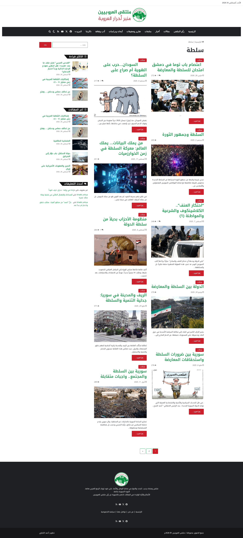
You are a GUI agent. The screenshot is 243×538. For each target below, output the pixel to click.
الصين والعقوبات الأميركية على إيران (55, 167)
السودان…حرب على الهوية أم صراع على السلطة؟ (125, 70)
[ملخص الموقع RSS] (116, 504)
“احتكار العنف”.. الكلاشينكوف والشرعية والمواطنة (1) (183, 211)
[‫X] (123, 504)
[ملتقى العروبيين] (121, 15)
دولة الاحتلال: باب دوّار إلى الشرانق (58, 155)
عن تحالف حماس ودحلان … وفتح (55, 92)
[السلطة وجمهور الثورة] (177, 160)
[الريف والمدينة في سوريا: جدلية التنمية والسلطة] (120, 326)
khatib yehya (82, 194)
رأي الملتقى (179, 31)
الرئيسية (192, 31)
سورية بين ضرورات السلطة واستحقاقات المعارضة (180, 357)
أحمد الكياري (44, 533)
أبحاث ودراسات (116, 31)
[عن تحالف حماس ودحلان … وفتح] (80, 95)
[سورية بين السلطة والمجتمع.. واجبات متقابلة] (120, 402)
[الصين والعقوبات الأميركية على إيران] (80, 169)
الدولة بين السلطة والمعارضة (177, 286)
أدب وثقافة (100, 31)
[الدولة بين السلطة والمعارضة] (177, 312)
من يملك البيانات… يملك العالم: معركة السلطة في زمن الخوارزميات (123, 148)
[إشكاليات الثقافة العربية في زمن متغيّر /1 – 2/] (80, 83)
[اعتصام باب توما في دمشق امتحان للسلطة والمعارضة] (177, 96)
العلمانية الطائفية (61, 141)
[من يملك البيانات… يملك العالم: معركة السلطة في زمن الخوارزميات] (120, 178)
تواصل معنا (121, 512)
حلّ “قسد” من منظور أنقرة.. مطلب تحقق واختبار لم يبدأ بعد (64, 204)
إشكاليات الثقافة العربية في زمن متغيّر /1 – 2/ (56, 80)
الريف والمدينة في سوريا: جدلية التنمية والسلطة (123, 297)
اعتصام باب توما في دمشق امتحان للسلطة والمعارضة (178, 67)
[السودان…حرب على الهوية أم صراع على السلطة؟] (120, 101)
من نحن (130, 512)
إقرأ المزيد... (196, 121)
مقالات (167, 31)
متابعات (148, 31)
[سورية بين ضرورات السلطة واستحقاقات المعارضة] (177, 384)
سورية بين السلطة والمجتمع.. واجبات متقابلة (123, 374)
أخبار (157, 31)
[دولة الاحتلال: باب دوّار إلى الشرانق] (80, 157)
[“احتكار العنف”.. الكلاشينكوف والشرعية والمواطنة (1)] (177, 242)
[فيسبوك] (126, 504)
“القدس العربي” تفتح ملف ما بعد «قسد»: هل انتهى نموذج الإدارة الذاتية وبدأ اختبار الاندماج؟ (56, 67)
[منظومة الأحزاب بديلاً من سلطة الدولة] (120, 250)
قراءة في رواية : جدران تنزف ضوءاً (62, 190)
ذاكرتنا (88, 31)
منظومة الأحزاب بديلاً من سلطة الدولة (125, 221)
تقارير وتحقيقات (134, 31)
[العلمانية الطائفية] (80, 144)
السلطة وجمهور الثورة (183, 134)
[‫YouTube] (120, 504)
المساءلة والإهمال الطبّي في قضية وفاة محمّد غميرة (64, 196)
